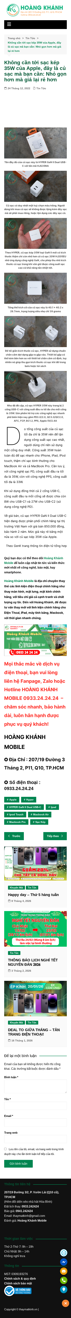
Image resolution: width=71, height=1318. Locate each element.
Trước (16, 836)
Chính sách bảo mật (18, 1283)
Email (8, 1115)
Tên (7, 1099)
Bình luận (11, 1077)
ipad (53, 807)
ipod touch (16, 814)
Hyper (29, 799)
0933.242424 (30, 1206)
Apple (13, 799)
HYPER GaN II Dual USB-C (25, 807)
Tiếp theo (53, 836)
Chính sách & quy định (20, 1278)
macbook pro (17, 822)
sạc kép (40, 822)
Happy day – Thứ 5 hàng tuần (33, 895)
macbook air (41, 814)
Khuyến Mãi (16, 887)
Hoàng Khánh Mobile (19, 581)
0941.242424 (24, 1211)
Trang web (10, 1132)
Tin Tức (41, 88)
